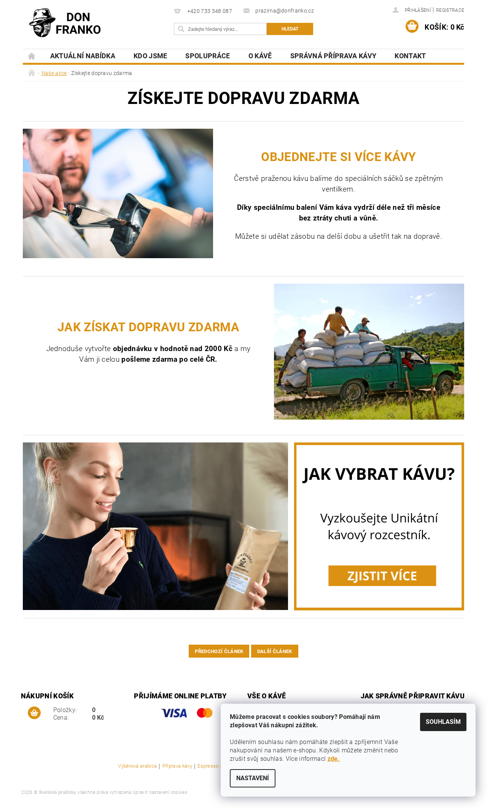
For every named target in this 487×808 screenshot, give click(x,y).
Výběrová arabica (137, 766)
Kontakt (410, 56)
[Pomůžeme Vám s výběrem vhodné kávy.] (243, 526)
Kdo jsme (150, 56)
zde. (334, 758)
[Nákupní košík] (34, 713)
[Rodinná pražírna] (65, 23)
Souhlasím (443, 721)
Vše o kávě (266, 696)
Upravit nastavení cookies (159, 792)
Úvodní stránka (32, 55)
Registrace (450, 10)
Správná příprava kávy (333, 56)
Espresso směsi (215, 766)
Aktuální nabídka (82, 56)
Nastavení (252, 778)
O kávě (260, 56)
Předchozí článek (219, 651)
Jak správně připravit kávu (413, 696)
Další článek (274, 651)
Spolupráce (207, 56)
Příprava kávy (177, 766)
